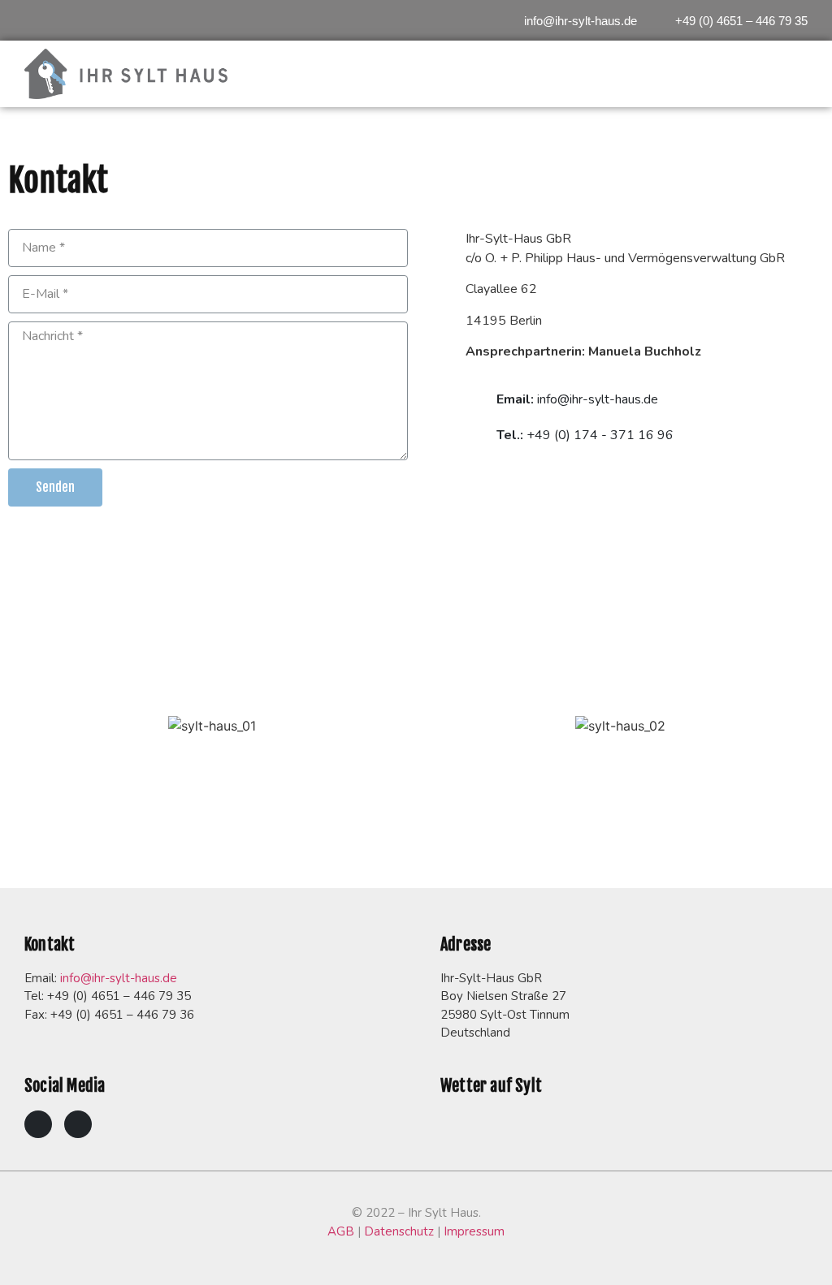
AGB (340, 1231)
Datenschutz (399, 1231)
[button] (573, 21)
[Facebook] (38, 1124)
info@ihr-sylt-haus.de (118, 978)
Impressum (474, 1231)
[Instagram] (78, 1124)
